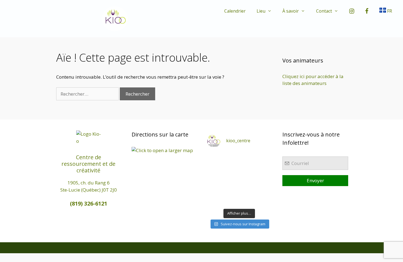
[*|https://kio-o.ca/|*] (264, 158)
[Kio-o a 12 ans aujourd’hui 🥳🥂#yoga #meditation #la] (264, 200)
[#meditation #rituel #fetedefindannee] (231, 179)
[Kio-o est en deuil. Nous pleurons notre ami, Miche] (248, 190)
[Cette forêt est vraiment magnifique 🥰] (214, 169)
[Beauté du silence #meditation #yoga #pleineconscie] (231, 169)
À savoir (290, 11)
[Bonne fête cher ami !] (231, 190)
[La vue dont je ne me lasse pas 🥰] (264, 190)
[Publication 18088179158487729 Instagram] (264, 169)
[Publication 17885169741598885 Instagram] (231, 158)
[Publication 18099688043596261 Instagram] (214, 158)
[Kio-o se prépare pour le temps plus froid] (214, 190)
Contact (324, 11)
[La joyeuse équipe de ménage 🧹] (231, 200)
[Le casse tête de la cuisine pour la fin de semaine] (214, 200)
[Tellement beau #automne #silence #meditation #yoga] (264, 179)
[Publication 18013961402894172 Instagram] (248, 158)
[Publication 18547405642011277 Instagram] (248, 169)
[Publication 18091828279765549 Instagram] (214, 179)
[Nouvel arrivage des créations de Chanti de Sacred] (248, 200)
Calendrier (235, 11)
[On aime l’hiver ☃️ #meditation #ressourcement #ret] (248, 179)
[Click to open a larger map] (162, 150)
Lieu (261, 11)
